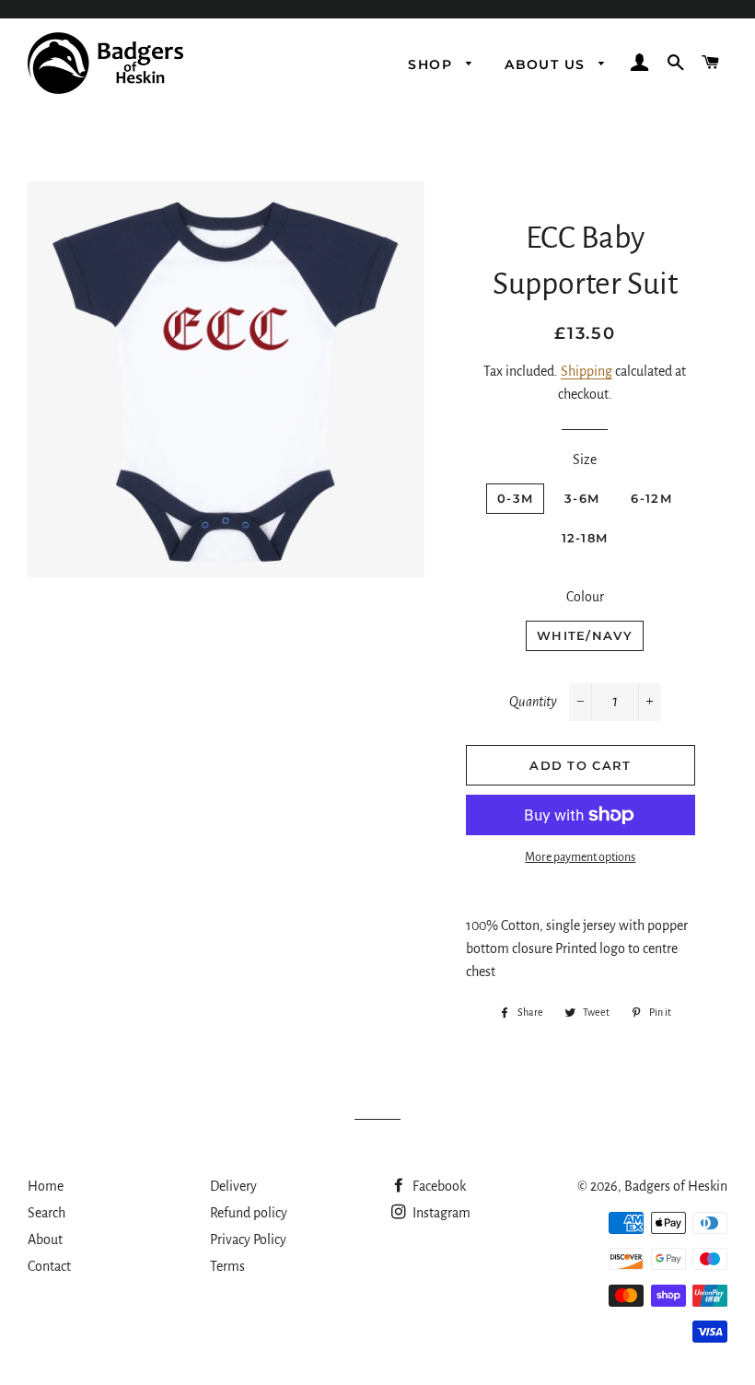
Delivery (233, 1186)
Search (46, 1212)
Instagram (440, 1212)
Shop (432, 64)
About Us (547, 64)
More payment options (580, 857)
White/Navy (585, 635)
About (45, 1239)
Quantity (533, 701)
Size (585, 459)
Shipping (586, 371)
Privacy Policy (248, 1239)
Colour (585, 596)
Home (46, 1186)
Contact (49, 1266)
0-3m (515, 498)
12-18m (585, 537)
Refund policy (248, 1212)
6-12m (651, 498)
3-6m (581, 498)
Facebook (438, 1186)
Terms (227, 1266)
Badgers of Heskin (675, 1186)
